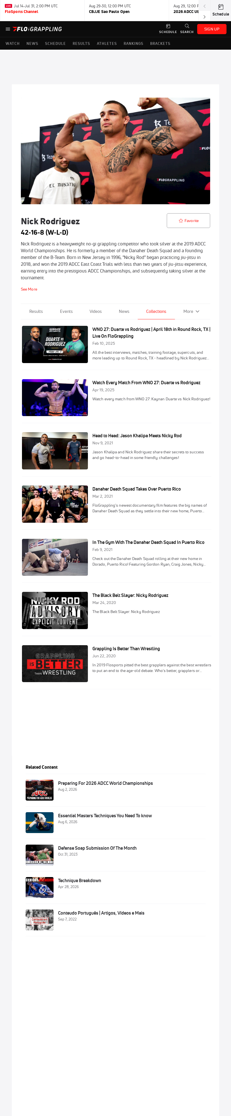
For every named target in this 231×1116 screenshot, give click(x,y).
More (188, 311)
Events (66, 311)
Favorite (192, 220)
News (124, 311)
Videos (96, 311)
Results (36, 311)
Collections (156, 311)
